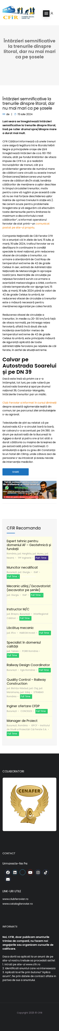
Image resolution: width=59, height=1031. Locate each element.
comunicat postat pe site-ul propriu (26, 225)
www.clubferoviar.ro (15, 899)
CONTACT (8, 853)
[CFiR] (18, 13)
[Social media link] (29, 1020)
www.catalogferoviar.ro (17, 904)
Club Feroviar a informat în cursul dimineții (29, 403)
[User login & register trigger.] (52, 13)
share (15, 472)
